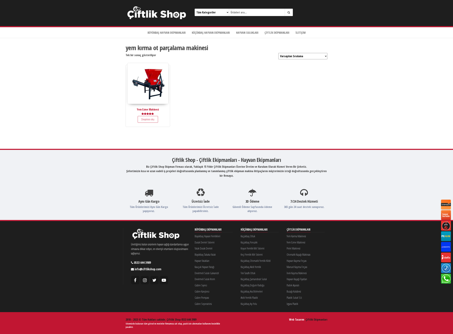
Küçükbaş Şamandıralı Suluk (254, 279)
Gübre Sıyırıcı (201, 285)
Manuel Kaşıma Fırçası (297, 267)
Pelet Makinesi (293, 248)
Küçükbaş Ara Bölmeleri (252, 291)
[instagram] (145, 280)
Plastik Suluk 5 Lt (294, 298)
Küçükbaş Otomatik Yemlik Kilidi (256, 261)
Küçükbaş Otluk (248, 236)
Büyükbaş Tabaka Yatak (205, 255)
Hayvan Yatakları (202, 261)
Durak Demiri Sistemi (204, 242)
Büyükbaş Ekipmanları (208, 229)
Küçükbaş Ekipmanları (254, 229)
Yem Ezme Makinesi (296, 242)
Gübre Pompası (202, 298)
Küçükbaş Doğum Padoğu (252, 285)
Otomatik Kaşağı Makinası (298, 255)
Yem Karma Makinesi (296, 236)
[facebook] (135, 280)
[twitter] (154, 280)
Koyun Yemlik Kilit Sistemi (252, 248)
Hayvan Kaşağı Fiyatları (297, 279)
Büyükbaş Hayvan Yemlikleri (207, 236)
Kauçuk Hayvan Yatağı (204, 267)
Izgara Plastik (292, 304)
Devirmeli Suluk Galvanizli (207, 273)
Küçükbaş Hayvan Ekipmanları (211, 33)
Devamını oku (147, 119)
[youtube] (164, 280)
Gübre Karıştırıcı (202, 291)
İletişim (301, 33)
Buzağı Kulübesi (294, 291)
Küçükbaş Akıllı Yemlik (251, 267)
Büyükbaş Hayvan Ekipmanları (167, 33)
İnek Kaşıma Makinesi (297, 273)
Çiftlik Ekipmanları (277, 33)
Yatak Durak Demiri (203, 248)
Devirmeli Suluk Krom (205, 279)
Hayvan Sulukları (247, 33)
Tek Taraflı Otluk (248, 273)
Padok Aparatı (293, 285)
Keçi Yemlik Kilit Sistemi (252, 255)
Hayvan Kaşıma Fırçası (296, 261)
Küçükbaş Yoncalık (249, 242)
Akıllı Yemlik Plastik (249, 298)
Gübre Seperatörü (203, 304)
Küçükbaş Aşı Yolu (249, 304)
